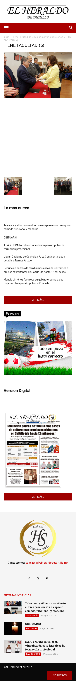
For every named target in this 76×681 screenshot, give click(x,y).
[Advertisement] (38, 137)
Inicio (6, 37)
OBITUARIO (10, 237)
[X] (38, 578)
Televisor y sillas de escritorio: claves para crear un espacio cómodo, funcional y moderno (37, 227)
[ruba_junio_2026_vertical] (38, 374)
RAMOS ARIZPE (33, 654)
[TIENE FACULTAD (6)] (38, 96)
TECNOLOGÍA (32, 615)
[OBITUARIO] (13, 628)
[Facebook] (28, 578)
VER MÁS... (38, 300)
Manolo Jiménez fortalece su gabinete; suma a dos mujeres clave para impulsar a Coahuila (33, 281)
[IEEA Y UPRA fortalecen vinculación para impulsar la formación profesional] (13, 646)
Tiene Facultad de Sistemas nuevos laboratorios (38, 37)
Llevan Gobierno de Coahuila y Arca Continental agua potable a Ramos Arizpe (34, 258)
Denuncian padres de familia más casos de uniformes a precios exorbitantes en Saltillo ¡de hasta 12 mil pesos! (36, 270)
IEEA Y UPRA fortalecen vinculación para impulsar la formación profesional (34, 247)
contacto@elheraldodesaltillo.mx (46, 562)
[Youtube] (47, 578)
